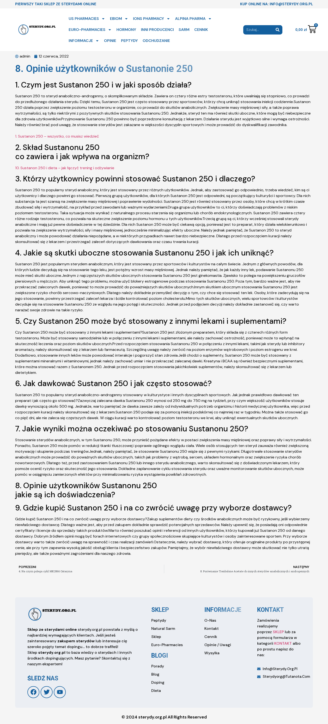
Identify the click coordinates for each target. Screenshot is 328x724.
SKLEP (278, 631)
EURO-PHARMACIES (87, 29)
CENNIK (201, 29)
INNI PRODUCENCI (157, 29)
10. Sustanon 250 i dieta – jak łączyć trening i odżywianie (64, 167)
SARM (184, 29)
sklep (160, 609)
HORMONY (126, 29)
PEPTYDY (129, 40)
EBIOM (116, 18)
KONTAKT (283, 643)
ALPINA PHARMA (190, 18)
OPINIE (110, 40)
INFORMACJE (81, 40)
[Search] (277, 30)
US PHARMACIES (84, 18)
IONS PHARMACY (148, 18)
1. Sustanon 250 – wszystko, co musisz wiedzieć (57, 136)
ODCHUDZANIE (156, 40)
